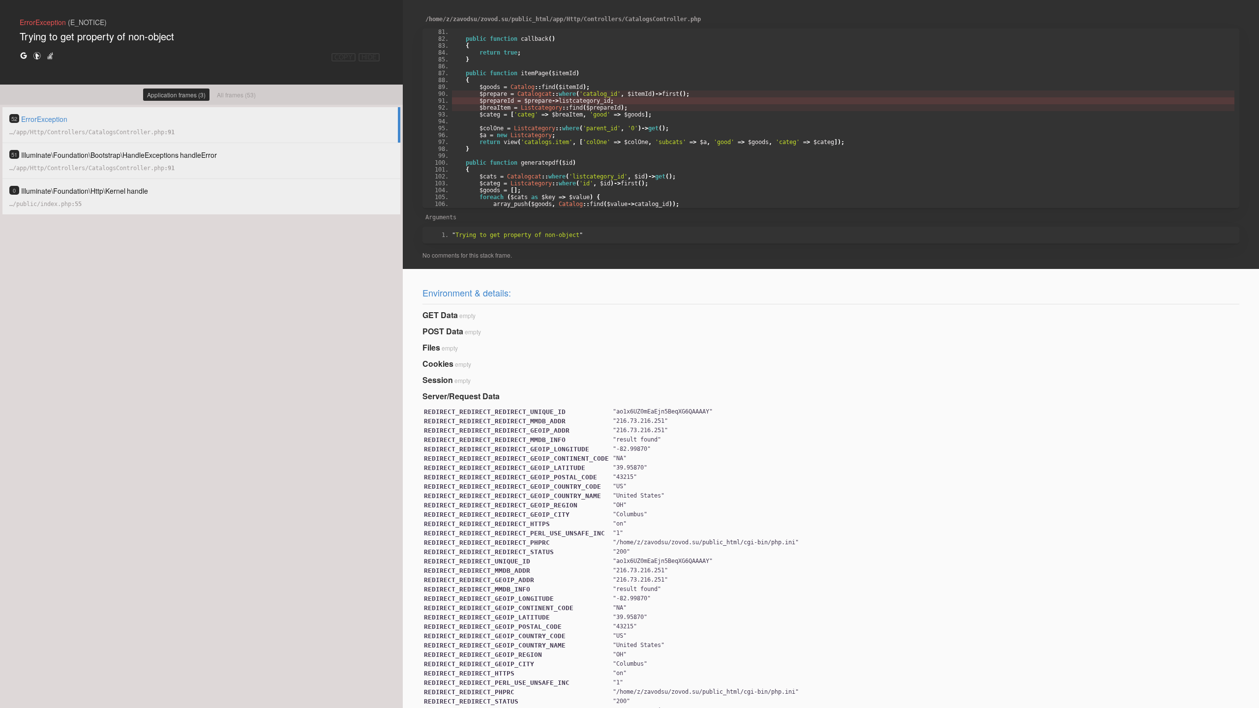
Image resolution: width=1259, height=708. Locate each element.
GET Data (440, 315)
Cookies (437, 363)
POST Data (442, 331)
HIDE (369, 57)
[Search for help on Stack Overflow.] (50, 55)
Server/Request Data (461, 396)
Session (437, 379)
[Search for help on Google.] (24, 55)
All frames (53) (236, 94)
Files (431, 347)
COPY (343, 57)
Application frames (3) (176, 94)
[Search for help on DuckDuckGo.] (37, 55)
